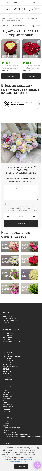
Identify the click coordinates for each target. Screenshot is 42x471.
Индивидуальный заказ (12, 342)
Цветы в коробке (9, 333)
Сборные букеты (9, 318)
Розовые (6, 409)
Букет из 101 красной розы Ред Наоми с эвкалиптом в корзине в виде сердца (31, 67)
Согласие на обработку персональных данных (22, 436)
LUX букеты (7, 322)
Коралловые (8, 396)
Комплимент (8, 365)
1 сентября (7, 352)
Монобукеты (8, 316)
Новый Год (7, 377)
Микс (5, 403)
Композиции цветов (11, 329)
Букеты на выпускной (11, 356)
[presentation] (39, 104)
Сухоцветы (7, 339)
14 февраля (7, 379)
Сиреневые (7, 411)
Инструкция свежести (12, 428)
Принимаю (21, 466)
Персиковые (8, 407)
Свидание (7, 371)
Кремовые (7, 401)
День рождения (9, 360)
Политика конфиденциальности (16, 434)
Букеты (6, 312)
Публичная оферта (10, 432)
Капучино (7, 394)
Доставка (7, 422)
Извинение (7, 363)
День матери (8, 375)
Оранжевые (7, 405)
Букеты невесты (9, 337)
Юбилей (6, 373)
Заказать (21, 223)
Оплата (6, 424)
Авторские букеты (10, 320)
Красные (6, 398)
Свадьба (6, 369)
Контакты (7, 430)
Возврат (6, 426)
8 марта (6, 354)
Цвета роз (7, 386)
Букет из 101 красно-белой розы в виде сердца (10, 67)
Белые (5, 390)
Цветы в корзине (9, 335)
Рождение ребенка (10, 367)
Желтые (6, 392)
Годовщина (7, 358)
